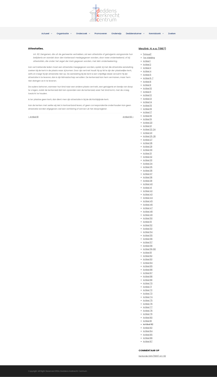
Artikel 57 (147, 242)
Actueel (45, 33)
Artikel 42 (147, 191)
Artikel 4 (147, 71)
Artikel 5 (147, 74)
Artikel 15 (147, 105)
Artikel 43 (147, 194)
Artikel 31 (147, 153)
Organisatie (63, 33)
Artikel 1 (147, 61)
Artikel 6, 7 (148, 78)
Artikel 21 (147, 126)
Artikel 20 (147, 122)
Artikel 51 (147, 221)
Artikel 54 (148, 232)
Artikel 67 (147, 273)
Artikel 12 (147, 95)
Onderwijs (116, 33)
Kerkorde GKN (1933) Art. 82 (152, 356)
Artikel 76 (147, 303)
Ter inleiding (149, 57)
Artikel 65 (147, 266)
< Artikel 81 (33, 116)
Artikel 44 (148, 197)
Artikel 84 (148, 331)
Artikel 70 (147, 283)
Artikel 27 (147, 139)
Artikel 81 (147, 321)
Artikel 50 (147, 218)
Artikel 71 (147, 286)
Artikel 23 (147, 133)
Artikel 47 (148, 208)
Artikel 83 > (128, 116)
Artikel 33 (147, 160)
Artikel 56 (147, 238)
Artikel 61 (147, 252)
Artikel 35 (147, 167)
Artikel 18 (147, 115)
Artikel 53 (147, 228)
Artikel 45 (148, 201)
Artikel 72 (147, 290)
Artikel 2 (147, 64)
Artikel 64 (148, 262)
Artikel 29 (147, 146)
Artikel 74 (148, 297)
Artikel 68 (147, 276)
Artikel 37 (147, 174)
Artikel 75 (147, 300)
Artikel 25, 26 (149, 136)
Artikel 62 (147, 256)
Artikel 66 (147, 269)
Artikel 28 (147, 143)
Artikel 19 (147, 119)
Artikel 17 (147, 112)
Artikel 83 (147, 327)
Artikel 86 (147, 338)
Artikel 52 (147, 225)
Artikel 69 (147, 280)
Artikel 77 (147, 307)
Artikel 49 (147, 215)
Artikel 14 (147, 102)
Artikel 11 (147, 91)
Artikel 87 (147, 341)
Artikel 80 (147, 317)
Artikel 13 (147, 98)
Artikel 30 (147, 150)
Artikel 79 (147, 314)
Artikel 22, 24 (149, 129)
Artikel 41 (147, 187)
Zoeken (172, 33)
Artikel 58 (147, 245)
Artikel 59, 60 (149, 249)
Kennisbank (155, 33)
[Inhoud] (147, 54)
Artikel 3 (147, 68)
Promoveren (101, 33)
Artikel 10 (147, 88)
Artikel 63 (147, 259)
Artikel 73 (147, 293)
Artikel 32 (147, 156)
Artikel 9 (147, 85)
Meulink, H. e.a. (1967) (152, 48)
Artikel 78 (147, 310)
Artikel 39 (147, 180)
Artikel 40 (148, 184)
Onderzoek (81, 33)
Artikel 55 (147, 235)
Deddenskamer (134, 33)
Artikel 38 (147, 177)
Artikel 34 (147, 163)
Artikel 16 (147, 109)
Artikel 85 (147, 334)
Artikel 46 (148, 204)
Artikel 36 (147, 170)
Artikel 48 (148, 211)
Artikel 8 (147, 81)
